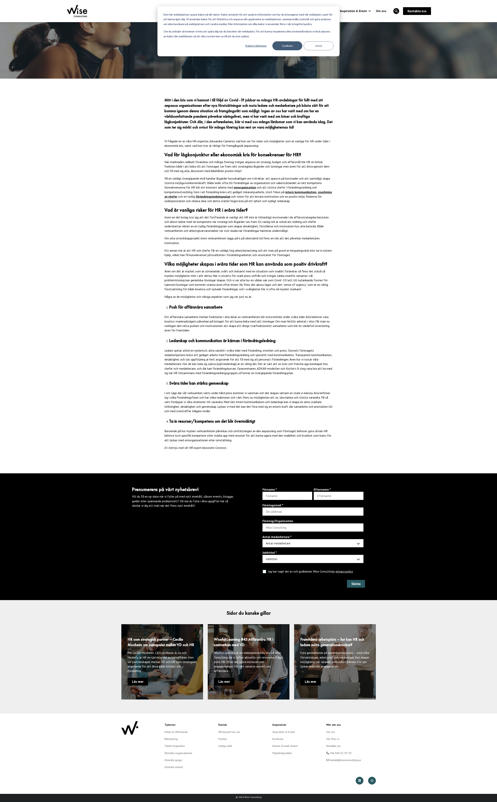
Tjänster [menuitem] (170, 724)
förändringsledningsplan (213, 196)
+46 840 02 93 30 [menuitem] (340, 753)
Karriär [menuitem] (222, 724)
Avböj (318, 45)
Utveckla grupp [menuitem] (173, 760)
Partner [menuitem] (222, 739)
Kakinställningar (256, 45)
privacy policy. (344, 571)
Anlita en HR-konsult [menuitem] (176, 732)
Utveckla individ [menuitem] (173, 767)
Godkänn (287, 45)
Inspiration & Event (353, 11)
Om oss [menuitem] (330, 732)
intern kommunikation (300, 192)
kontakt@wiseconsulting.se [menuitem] (345, 760)
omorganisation (245, 187)
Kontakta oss (417, 11)
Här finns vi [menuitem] (332, 739)
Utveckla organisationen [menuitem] (178, 753)
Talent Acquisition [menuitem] (174, 746)
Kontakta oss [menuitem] (333, 746)
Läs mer (137, 681)
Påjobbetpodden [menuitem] (282, 753)
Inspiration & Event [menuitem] (283, 732)
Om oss (381, 11)
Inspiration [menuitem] (279, 724)
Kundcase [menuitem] (277, 739)
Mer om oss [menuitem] (333, 724)
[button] (396, 11)
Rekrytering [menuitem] (171, 739)
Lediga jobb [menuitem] (225, 746)
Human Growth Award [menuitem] (285, 746)
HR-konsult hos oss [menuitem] (229, 732)
